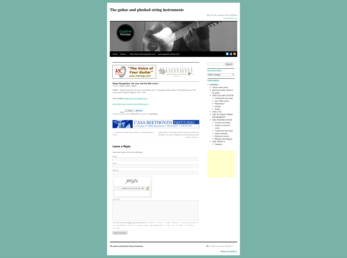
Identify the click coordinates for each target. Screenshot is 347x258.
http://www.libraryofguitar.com (142, 54)
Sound (217, 109)
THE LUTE (135, 114)
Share (122, 112)
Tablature (218, 144)
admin (134, 86)
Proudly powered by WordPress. (221, 246)
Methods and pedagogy (223, 138)
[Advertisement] (220, 164)
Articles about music (220, 87)
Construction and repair (224, 98)
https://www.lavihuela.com (136, 98)
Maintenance (219, 103)
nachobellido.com (230, 18)
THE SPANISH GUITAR (222, 120)
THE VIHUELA (218, 141)
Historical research (222, 136)
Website (115, 170)
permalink (153, 114)
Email (115, 163)
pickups (218, 106)
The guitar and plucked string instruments (147, 9)
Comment (116, 199)
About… (123, 54)
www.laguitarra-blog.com (168, 54)
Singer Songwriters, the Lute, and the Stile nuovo (130, 104)
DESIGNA (233, 251)
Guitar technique (221, 133)
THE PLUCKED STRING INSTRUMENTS (222, 115)
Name (115, 156)
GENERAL (214, 84)
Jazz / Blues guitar (222, 101)
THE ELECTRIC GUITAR (222, 95)
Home (115, 54)
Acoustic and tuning (222, 122)
